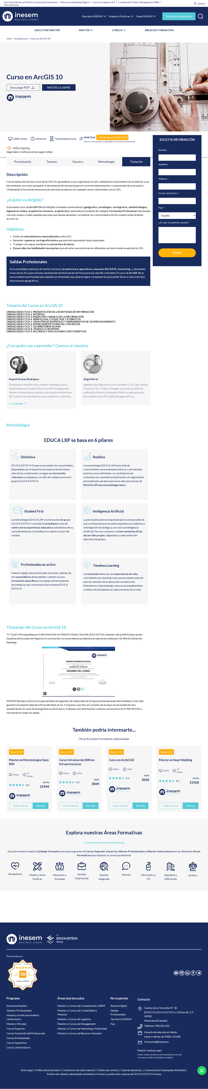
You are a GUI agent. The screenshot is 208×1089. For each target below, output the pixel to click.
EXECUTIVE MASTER (47, 30)
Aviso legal (27, 1070)
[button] (200, 15)
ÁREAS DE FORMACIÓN (159, 30)
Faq (112, 1023)
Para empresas (11, 4)
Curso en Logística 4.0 (103, 2)
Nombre (163, 150)
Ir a (16, 403)
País (161, 207)
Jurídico (192, 875)
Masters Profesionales (19, 1010)
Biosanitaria (15, 873)
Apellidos (163, 164)
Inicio (9, 38)
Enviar (177, 252)
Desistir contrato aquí (149, 1050)
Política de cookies (107, 1070)
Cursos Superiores (16, 1042)
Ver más (40, 805)
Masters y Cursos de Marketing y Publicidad (82, 1028)
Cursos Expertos (15, 1028)
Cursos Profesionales (18, 1037)
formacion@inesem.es (156, 1041)
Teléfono (163, 179)
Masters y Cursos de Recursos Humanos (79, 1033)
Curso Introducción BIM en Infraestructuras (76, 762)
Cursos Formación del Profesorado (25, 1033)
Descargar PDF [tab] (20, 87)
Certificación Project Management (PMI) (138, 2)
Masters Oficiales (16, 1023)
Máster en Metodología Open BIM (29, 762)
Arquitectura (21, 38)
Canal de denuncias (131, 1070)
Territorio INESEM (121, 1019)
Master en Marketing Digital (75, 2)
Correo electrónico (168, 193)
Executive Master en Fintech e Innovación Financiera (30, 2)
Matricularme (59, 87)
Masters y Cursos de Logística (74, 1019)
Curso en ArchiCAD (121, 760)
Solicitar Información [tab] (179, 16)
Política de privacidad (47, 1070)
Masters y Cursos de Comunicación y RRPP (81, 1005)
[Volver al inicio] (20, 16)
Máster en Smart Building (175, 760)
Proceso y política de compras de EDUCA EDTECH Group (129, 1073)
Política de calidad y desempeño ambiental (70, 1073)
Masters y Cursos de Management (76, 1023)
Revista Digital (118, 1005)
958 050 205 (162, 1025)
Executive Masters (16, 1005)
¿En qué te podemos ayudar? (173, 222)
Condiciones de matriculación (78, 1070)
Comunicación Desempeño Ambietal (164, 1070)
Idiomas (126, 874)
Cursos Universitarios (18, 1047)
